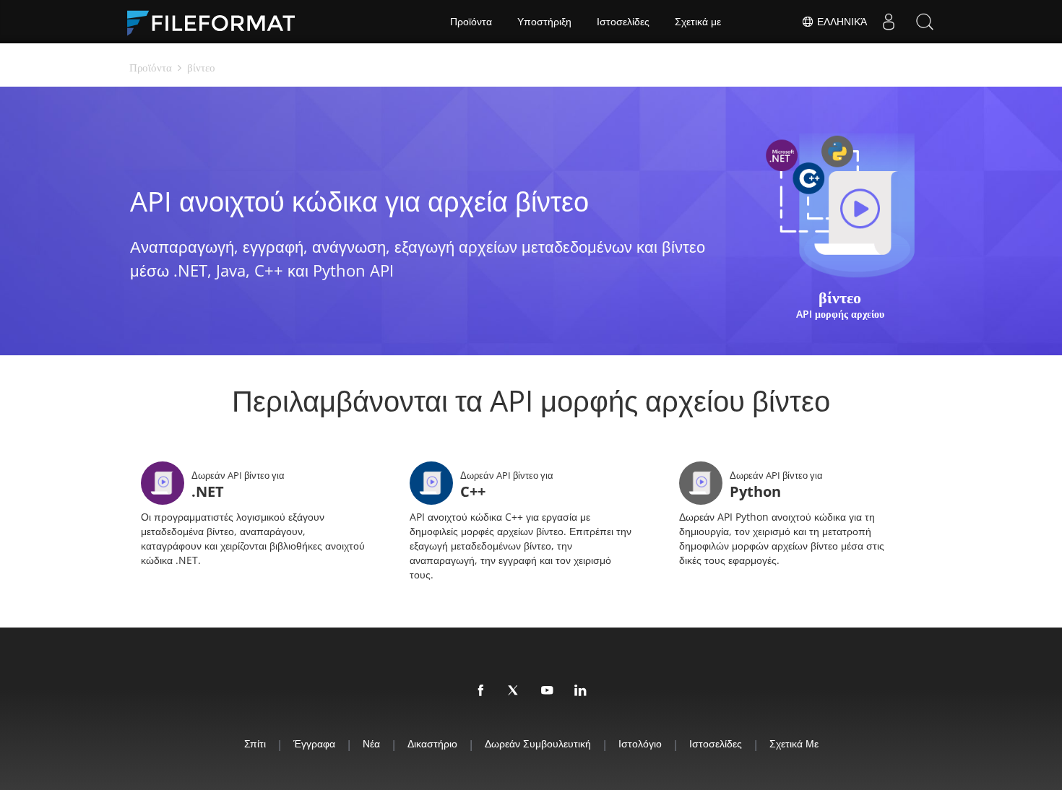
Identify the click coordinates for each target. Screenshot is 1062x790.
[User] (889, 21)
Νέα (371, 743)
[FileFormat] (216, 22)
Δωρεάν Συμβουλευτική (538, 743)
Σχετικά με (698, 21)
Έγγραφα (314, 743)
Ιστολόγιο (640, 743)
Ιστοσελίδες (623, 21)
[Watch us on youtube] (547, 691)
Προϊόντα (471, 21)
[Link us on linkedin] (580, 691)
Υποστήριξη (544, 21)
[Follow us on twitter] (514, 691)
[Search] (925, 21)
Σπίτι (255, 743)
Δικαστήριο (432, 743)
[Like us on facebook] (481, 691)
